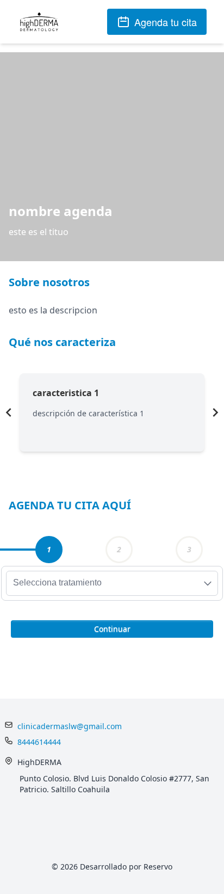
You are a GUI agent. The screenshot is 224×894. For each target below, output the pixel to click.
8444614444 (39, 742)
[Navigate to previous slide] (8, 412)
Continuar (112, 629)
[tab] (49, 549)
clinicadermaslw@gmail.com (69, 726)
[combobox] (112, 583)
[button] (112, 628)
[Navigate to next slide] (215, 412)
